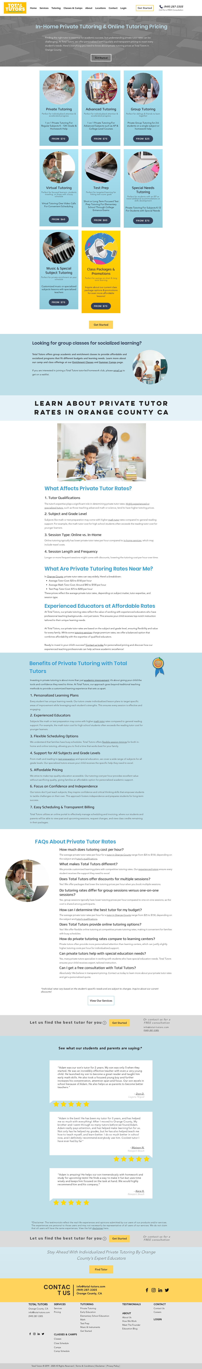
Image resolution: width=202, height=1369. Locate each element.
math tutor (113, 519)
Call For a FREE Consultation (170, 10)
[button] (44, 8)
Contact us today (95, 645)
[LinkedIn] (160, 1290)
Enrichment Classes (82, 362)
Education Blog (129, 1328)
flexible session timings (114, 742)
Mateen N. (138, 1147)
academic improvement (96, 680)
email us (117, 370)
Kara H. (139, 1191)
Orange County (55, 576)
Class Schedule (61, 1343)
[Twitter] (167, 1290)
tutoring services (83, 632)
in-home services (132, 540)
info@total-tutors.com (156, 1027)
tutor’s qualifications (86, 858)
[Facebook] (147, 1290)
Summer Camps (107, 362)
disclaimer (97, 1228)
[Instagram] (153, 1290)
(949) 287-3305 (173, 6)
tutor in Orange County (119, 854)
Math (82, 1319)
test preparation (66, 759)
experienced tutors (148, 869)
